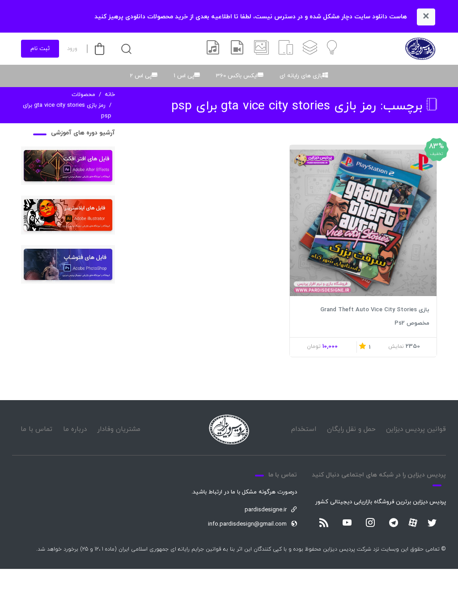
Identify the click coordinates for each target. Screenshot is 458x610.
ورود (72, 49)
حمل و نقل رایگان (351, 429)
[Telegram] (393, 523)
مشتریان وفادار (118, 429)
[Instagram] (370, 523)
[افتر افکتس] (237, 48)
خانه (110, 95)
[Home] (229, 429)
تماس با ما (36, 429)
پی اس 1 (184, 76)
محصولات (83, 95)
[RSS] (323, 523)
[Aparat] (412, 522)
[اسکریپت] (286, 48)
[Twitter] (432, 523)
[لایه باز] (310, 48)
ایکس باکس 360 (237, 76)
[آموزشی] (332, 48)
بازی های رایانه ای (301, 76)
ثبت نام (40, 49)
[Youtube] (347, 523)
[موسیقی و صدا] (213, 48)
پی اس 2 (141, 76)
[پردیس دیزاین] (420, 49)
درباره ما (75, 429)
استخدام (303, 429)
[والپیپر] (261, 48)
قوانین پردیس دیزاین (416, 429)
